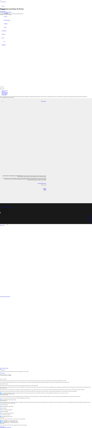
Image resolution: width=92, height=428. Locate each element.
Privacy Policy (2, 426)
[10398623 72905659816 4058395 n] (6, 12)
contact (90, 221)
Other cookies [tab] (2, 417)
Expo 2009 (3, 11)
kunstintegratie (89, 218)
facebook (44, 189)
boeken (90, 215)
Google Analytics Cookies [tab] (4, 394)
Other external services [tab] (3, 400)
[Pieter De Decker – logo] (3, 1)
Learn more (3, 373)
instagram (44, 188)
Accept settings (2, 427)
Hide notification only (8, 427)
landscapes (89, 220)
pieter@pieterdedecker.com (42, 183)
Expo (1, 11)
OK (0, 373)
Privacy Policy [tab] (2, 423)
